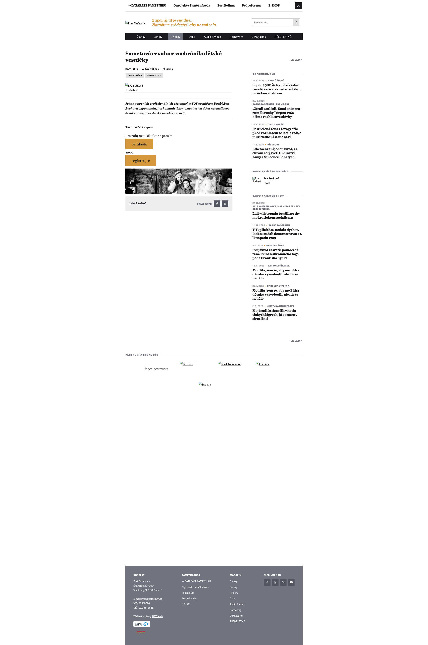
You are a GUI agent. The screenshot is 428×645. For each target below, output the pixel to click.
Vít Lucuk (273, 144)
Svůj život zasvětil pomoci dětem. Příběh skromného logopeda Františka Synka (276, 254)
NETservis (157, 616)
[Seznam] (214, 389)
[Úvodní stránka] (135, 23)
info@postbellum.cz (151, 599)
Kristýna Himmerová (280, 306)
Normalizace (154, 75)
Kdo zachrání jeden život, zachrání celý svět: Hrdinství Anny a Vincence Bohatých (275, 153)
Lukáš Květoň (150, 68)
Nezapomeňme (135, 75)
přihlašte (139, 144)
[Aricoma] (271, 369)
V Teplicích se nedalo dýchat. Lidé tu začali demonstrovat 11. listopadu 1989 (277, 234)
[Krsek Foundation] (233, 369)
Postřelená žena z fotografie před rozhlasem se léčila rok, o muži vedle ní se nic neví (276, 133)
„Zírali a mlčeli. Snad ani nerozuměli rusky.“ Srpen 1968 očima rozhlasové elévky (276, 113)
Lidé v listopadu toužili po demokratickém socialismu (276, 216)
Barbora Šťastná (263, 104)
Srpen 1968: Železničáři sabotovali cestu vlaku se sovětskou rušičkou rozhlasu (277, 89)
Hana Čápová (276, 80)
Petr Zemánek (275, 245)
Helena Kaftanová (264, 206)
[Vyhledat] (296, 22)
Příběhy (168, 68)
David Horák (276, 124)
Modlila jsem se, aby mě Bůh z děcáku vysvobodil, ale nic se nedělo (275, 274)
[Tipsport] (195, 369)
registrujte (140, 160)
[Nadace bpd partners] (157, 369)
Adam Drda (283, 104)
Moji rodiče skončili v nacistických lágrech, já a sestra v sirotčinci (274, 315)
